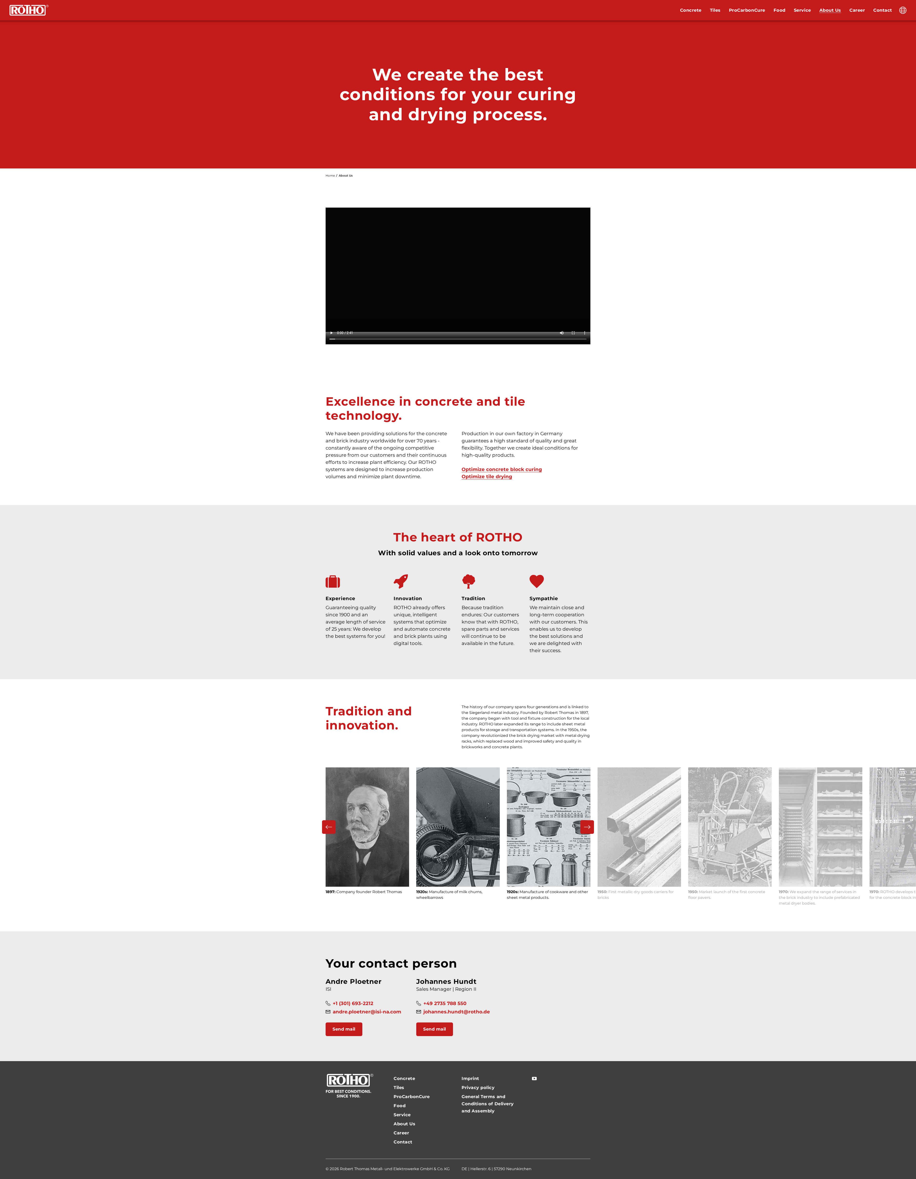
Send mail (344, 1029)
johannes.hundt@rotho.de (456, 1012)
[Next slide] (587, 827)
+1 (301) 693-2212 (353, 1003)
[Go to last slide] (329, 827)
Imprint (470, 1078)
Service (802, 10)
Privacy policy (478, 1087)
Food (780, 10)
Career (857, 10)
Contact (882, 10)
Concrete (691, 10)
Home (330, 175)
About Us (830, 10)
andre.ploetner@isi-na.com (367, 1012)
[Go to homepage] (29, 10)
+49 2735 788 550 (445, 1003)
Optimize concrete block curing (502, 469)
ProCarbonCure (747, 10)
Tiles (715, 10)
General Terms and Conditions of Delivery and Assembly (488, 1104)
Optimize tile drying (487, 476)
